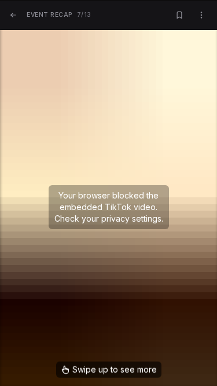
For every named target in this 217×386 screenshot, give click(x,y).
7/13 (59, 15)
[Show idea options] (201, 15)
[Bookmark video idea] (179, 15)
